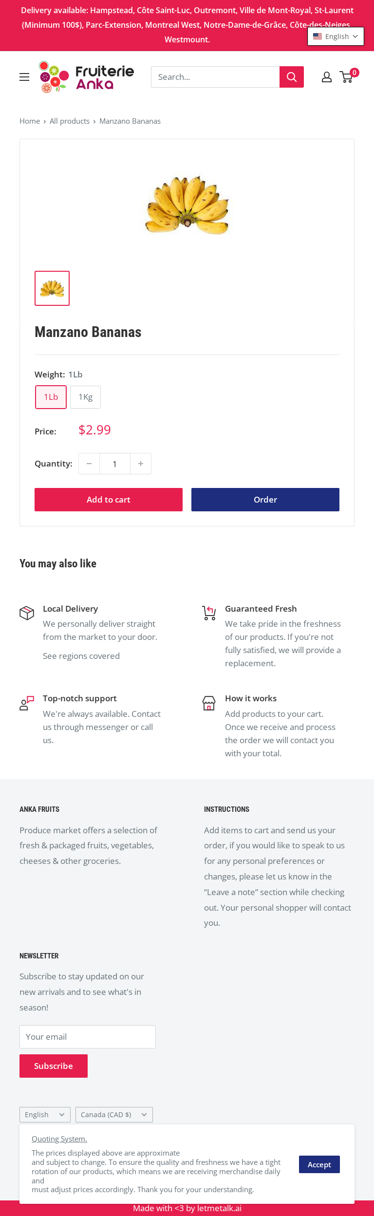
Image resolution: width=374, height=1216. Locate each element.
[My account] (327, 77)
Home (29, 121)
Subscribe (53, 1065)
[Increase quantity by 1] (141, 463)
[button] (336, 36)
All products (70, 121)
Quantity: (54, 463)
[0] (346, 77)
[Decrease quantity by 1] (89, 463)
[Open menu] (24, 77)
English (37, 1114)
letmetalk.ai (219, 1208)
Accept (319, 1164)
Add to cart (109, 499)
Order (265, 499)
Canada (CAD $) (106, 1114)
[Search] (292, 77)
